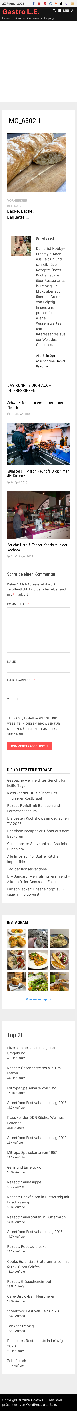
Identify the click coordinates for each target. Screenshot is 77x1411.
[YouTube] (40, 3)
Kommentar (18, 604)
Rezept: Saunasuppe (24, 1182)
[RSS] (56, 3)
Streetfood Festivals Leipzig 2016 (35, 1232)
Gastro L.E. (21, 11)
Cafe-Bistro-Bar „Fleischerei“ (31, 1296)
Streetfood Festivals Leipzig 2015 (35, 1311)
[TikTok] (61, 3)
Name (12, 661)
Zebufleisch (16, 1361)
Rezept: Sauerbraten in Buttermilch (36, 1217)
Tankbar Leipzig (20, 1326)
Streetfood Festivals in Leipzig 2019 (37, 1138)
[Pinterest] (45, 3)
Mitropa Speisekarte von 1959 (32, 1088)
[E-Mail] (72, 3)
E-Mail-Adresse (21, 680)
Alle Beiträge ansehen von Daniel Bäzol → (50, 361)
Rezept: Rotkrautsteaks (26, 1247)
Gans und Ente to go (24, 1167)
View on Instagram (38, 999)
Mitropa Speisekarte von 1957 (32, 1152)
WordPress (34, 1405)
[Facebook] (34, 3)
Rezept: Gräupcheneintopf (29, 1281)
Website (14, 698)
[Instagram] (51, 3)
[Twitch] (67, 3)
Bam (53, 1405)
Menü (68, 10)
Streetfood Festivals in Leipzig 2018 (37, 1103)
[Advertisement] (38, 61)
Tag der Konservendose (27, 869)
